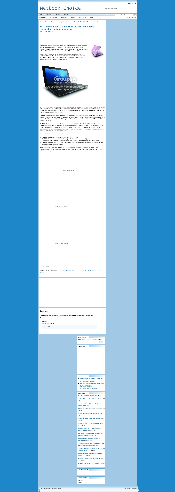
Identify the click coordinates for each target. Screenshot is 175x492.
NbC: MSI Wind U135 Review (87, 386)
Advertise (134, 488)
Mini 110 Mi (88, 270)
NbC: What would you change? (86, 395)
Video (91, 17)
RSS (135, 3)
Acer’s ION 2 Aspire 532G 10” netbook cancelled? (91, 458)
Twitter (129, 3)
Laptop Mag (58, 149)
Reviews (73, 17)
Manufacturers (53, 17)
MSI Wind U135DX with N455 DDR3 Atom (88, 413)
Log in (59, 488)
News (58, 14)
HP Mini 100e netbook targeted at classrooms (90, 408)
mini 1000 (81, 270)
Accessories (42, 17)
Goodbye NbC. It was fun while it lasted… (89, 398)
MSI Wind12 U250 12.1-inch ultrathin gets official (90, 423)
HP (49, 21)
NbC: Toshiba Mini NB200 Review (88, 388)
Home (40, 14)
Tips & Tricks (82, 17)
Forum (66, 14)
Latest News (81, 393)
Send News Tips (132, 17)
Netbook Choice (53, 488)
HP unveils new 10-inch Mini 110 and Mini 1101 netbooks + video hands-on (67, 27)
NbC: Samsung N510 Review (87, 381)
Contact (129, 488)
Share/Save (46, 266)
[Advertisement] (72, 37)
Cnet (68, 149)
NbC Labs (49, 14)
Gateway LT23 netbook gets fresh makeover (89, 418)
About (124, 488)
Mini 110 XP (95, 270)
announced (51, 45)
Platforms (64, 17)
